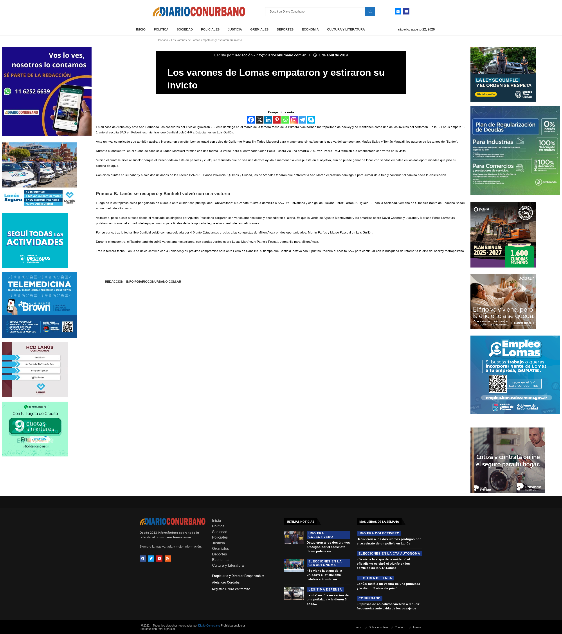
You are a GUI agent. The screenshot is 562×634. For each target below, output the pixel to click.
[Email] (398, 11)
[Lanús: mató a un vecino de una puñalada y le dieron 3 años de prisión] (294, 593)
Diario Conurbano (209, 625)
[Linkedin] (268, 120)
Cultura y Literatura (346, 29)
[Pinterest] (277, 120)
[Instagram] (294, 120)
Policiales (210, 29)
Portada (163, 40)
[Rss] (168, 558)
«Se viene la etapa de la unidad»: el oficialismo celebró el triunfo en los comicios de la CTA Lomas (383, 563)
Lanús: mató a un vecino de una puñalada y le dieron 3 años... (328, 599)
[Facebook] (251, 120)
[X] (259, 120)
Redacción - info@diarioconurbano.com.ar (270, 55)
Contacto (400, 627)
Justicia (235, 29)
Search (370, 11)
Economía (310, 29)
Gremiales (259, 29)
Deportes (285, 29)
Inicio (141, 29)
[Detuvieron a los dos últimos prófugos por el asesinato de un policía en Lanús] (294, 537)
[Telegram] (302, 120)
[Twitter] (151, 558)
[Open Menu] (406, 11)
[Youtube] (159, 558)
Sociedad (185, 29)
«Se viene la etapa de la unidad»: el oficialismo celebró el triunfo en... (324, 575)
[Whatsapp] (285, 120)
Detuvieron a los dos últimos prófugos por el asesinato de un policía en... (328, 547)
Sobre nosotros (378, 627)
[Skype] (311, 120)
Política (161, 29)
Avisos (417, 627)
